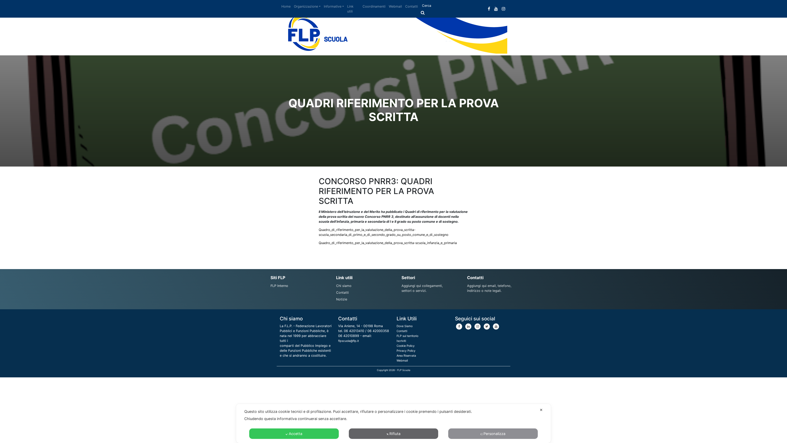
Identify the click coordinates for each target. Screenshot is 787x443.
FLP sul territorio (407, 336)
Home (286, 6)
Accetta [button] (295, 434)
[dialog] (393, 423)
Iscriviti (401, 341)
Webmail (395, 6)
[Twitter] (487, 326)
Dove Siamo (405, 326)
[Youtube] (496, 326)
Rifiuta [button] (394, 434)
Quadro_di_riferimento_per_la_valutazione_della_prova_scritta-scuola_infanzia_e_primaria (388, 243)
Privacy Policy (406, 350)
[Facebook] (459, 326)
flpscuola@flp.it (348, 341)
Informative (332, 6)
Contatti (411, 6)
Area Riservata (406, 355)
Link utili (350, 8)
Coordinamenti (374, 6)
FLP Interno (279, 286)
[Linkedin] (468, 326)
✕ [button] (541, 410)
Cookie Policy (406, 345)
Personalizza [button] (494, 434)
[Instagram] (477, 326)
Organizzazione (306, 6)
